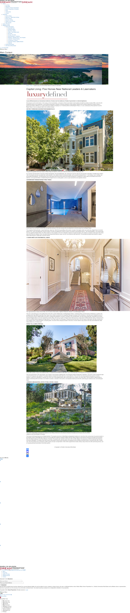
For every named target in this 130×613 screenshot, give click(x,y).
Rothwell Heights (11, 29)
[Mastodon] (65, 452)
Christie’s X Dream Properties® (12, 7)
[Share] (65, 456)
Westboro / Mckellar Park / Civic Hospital (16, 37)
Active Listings (8, 16)
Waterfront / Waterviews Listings (12, 17)
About (4, 3)
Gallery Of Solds (6, 24)
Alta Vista (10, 33)
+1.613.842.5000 (5, 570)
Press (6, 10)
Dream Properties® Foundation (12, 9)
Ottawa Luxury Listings (10, 21)
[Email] (65, 454)
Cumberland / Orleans (13, 40)
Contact (7, 13)
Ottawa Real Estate (9, 26)
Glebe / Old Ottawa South (13, 32)
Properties (5, 14)
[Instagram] (65, 470)
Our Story (7, 5)
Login (27, 590)
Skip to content (3, 596)
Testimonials (8, 11)
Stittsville (10, 43)
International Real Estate (10, 45)
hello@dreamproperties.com (16, 570)
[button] (0, 597)
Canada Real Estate (9, 44)
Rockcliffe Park (11, 28)
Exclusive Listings (9, 20)
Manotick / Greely (12, 30)
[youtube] (1, 459)
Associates (7, 6)
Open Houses (8, 22)
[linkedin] (2, 459)
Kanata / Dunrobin (12, 34)
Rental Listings (8, 18)
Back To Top (3, 594)
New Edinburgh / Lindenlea (14, 36)
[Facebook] (65, 449)
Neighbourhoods (6, 25)
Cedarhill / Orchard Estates (14, 39)
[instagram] (0, 459)
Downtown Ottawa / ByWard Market (15, 41)
